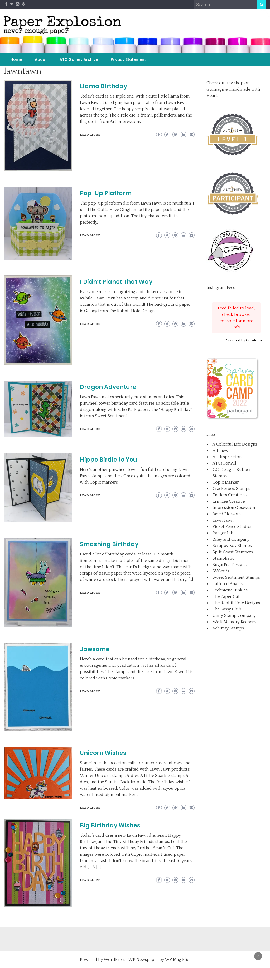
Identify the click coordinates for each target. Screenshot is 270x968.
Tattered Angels (228, 583)
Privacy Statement (128, 59)
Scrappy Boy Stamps (232, 545)
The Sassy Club (227, 609)
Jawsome (94, 649)
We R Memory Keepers (234, 621)
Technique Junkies (230, 590)
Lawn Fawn (223, 520)
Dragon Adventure (108, 387)
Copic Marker (226, 482)
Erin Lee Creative (229, 501)
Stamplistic (223, 558)
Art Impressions (228, 457)
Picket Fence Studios (232, 526)
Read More (90, 134)
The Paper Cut (226, 596)
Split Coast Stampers (233, 552)
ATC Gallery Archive (79, 59)
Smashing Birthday (109, 544)
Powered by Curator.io (244, 340)
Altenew (220, 450)
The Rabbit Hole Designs (236, 602)
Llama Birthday (103, 86)
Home (16, 59)
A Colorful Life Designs (235, 444)
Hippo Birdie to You (108, 460)
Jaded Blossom (227, 514)
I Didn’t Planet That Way (116, 282)
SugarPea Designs (230, 564)
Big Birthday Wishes (110, 825)
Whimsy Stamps (228, 628)
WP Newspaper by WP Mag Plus (159, 959)
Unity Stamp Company (234, 615)
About (41, 59)
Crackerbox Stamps (231, 488)
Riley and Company (231, 539)
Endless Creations (230, 495)
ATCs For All (224, 463)
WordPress (114, 959)
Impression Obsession (234, 507)
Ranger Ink (223, 533)
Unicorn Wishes (103, 753)
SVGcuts (221, 571)
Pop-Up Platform (106, 193)
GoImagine (217, 89)
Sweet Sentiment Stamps (236, 577)
